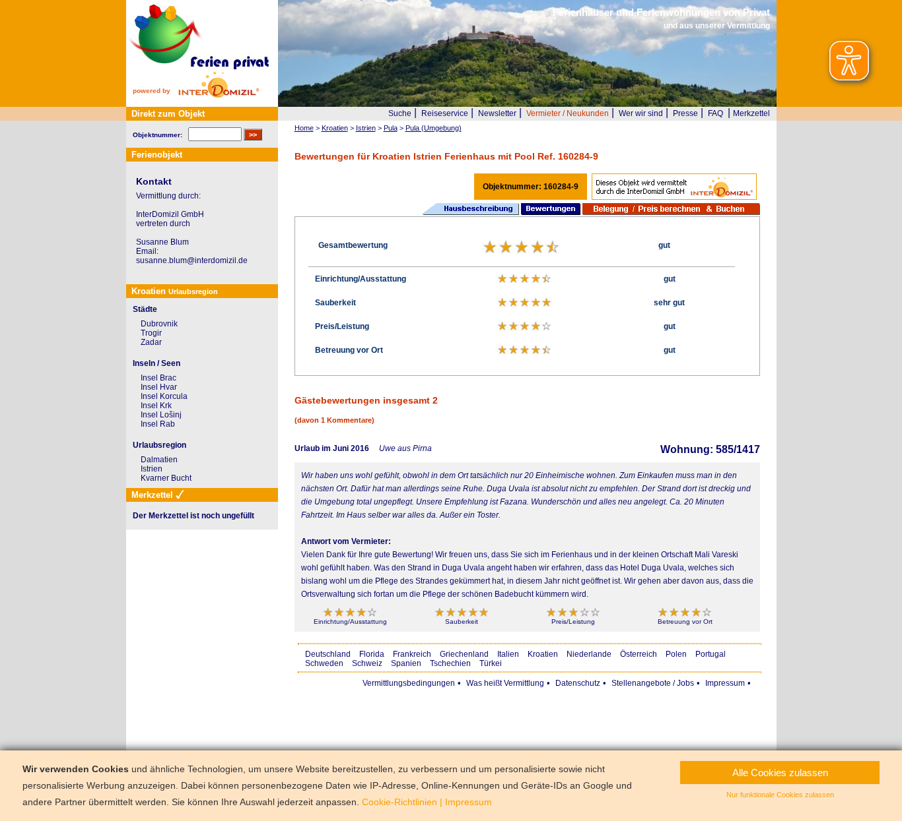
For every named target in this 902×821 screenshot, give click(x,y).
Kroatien (543, 654)
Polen (676, 654)
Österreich (638, 654)
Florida (371, 654)
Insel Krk (156, 405)
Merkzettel (751, 113)
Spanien (406, 663)
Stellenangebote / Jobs (652, 683)
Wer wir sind (641, 113)
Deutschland (328, 654)
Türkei (490, 663)
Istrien (151, 468)
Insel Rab (158, 424)
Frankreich (412, 654)
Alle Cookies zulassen (780, 772)
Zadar (151, 342)
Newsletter (497, 113)
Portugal (710, 654)
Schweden (324, 663)
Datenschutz (577, 683)
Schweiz (367, 663)
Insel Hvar (159, 387)
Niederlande (589, 654)
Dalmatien (159, 459)
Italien (508, 654)
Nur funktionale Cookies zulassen (780, 795)
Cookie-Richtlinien (399, 802)
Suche (399, 113)
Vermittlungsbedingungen (409, 683)
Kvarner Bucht (166, 478)
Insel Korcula (164, 396)
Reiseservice (444, 113)
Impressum (725, 683)
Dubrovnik (159, 323)
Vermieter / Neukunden (567, 113)
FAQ (715, 113)
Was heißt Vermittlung (505, 683)
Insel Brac (158, 377)
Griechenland (464, 654)
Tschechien (450, 663)
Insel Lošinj (161, 414)
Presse (685, 113)
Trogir (151, 333)
